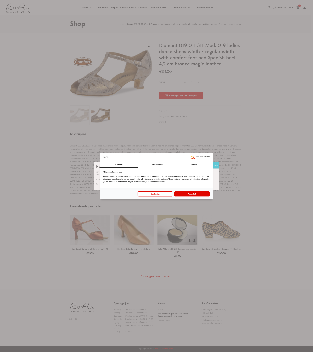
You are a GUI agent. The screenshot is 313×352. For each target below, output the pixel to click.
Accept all (192, 194)
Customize (155, 194)
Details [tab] (194, 165)
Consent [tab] (119, 165)
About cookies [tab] (156, 165)
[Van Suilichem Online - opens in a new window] (200, 157)
